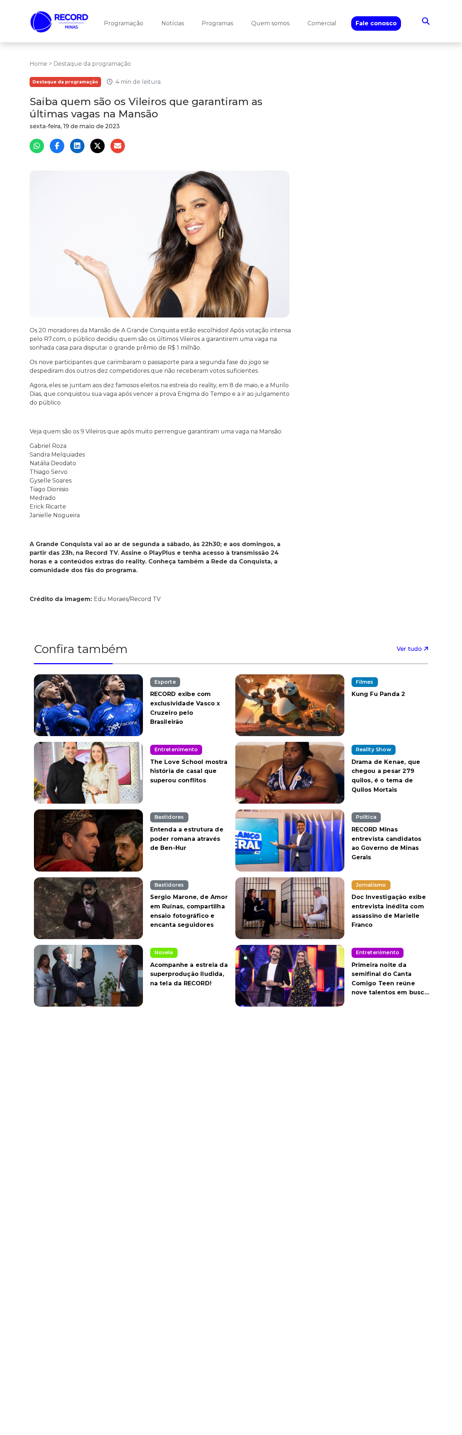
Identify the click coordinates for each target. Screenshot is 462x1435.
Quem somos (270, 23)
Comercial (322, 23)
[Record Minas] (59, 21)
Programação (123, 23)
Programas (217, 23)
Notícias (172, 23)
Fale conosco (376, 23)
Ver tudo (410, 648)
